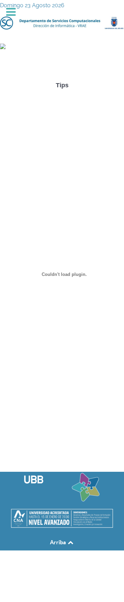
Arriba (58, 542)
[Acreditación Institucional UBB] (62, 518)
